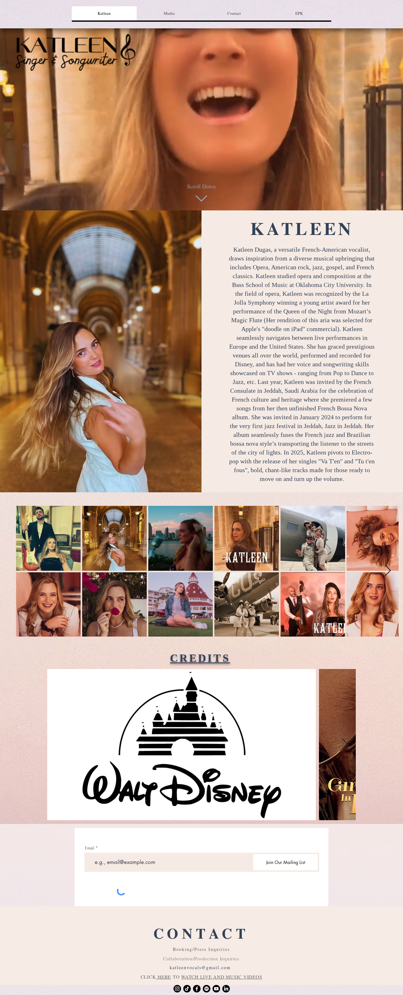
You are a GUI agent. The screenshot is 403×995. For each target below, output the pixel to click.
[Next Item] (387, 571)
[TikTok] (187, 988)
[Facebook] (197, 988)
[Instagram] (177, 988)
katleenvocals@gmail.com (200, 967)
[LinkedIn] (226, 988)
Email (89, 848)
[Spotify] (206, 988)
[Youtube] (216, 988)
